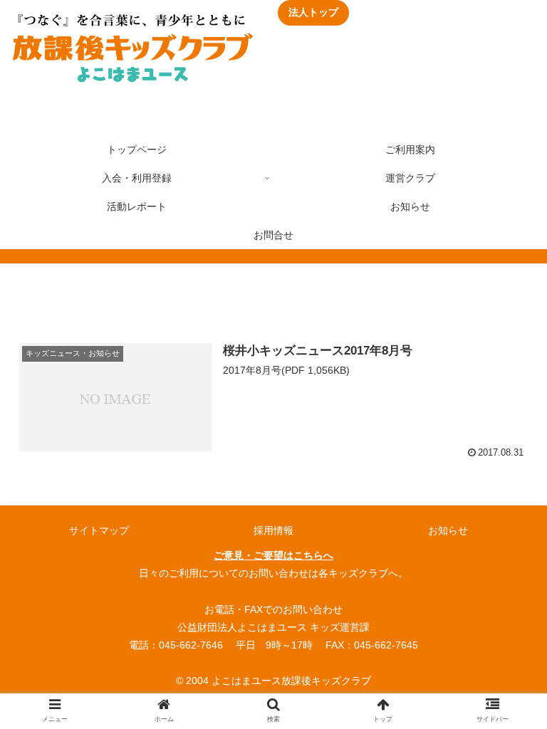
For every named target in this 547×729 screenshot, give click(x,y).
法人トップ (313, 12)
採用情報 (273, 530)
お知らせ (448, 530)
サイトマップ (99, 530)
